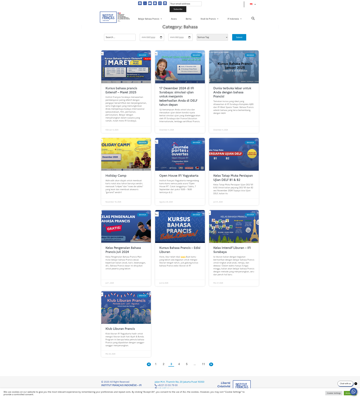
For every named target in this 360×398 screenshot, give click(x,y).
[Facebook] (140, 3)
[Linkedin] (165, 3)
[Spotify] (155, 3)
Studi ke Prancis (208, 19)
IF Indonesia (233, 19)
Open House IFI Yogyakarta (178, 175)
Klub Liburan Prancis (120, 328)
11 (204, 363)
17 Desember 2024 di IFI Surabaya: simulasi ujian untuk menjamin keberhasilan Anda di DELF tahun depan (178, 96)
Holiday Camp (115, 175)
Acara (174, 19)
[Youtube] (150, 3)
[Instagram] (160, 3)
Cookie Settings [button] (334, 393)
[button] (253, 18)
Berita (188, 19)
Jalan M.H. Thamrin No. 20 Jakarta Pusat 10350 (179, 382)
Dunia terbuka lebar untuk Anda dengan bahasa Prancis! (232, 92)
